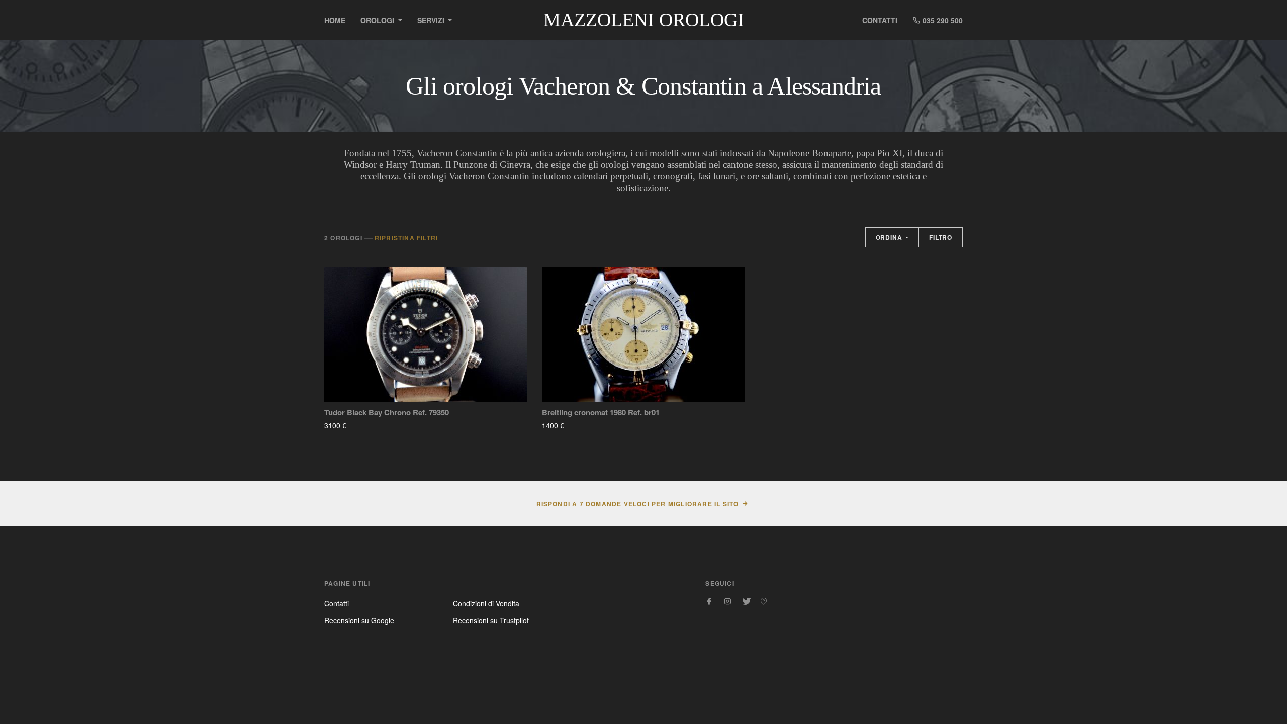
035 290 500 (942, 20)
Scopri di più (376, 425)
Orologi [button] (378, 20)
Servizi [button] (431, 20)
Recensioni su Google (359, 620)
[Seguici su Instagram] (727, 601)
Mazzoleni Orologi (643, 19)
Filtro (940, 237)
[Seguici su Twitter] (746, 601)
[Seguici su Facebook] (709, 601)
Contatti (879, 20)
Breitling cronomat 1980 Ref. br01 (601, 412)
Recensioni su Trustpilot (491, 620)
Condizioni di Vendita (486, 603)
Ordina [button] (890, 237)
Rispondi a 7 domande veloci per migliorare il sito (637, 503)
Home (334, 20)
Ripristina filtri (406, 237)
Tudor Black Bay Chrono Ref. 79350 (386, 412)
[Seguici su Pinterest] (764, 601)
